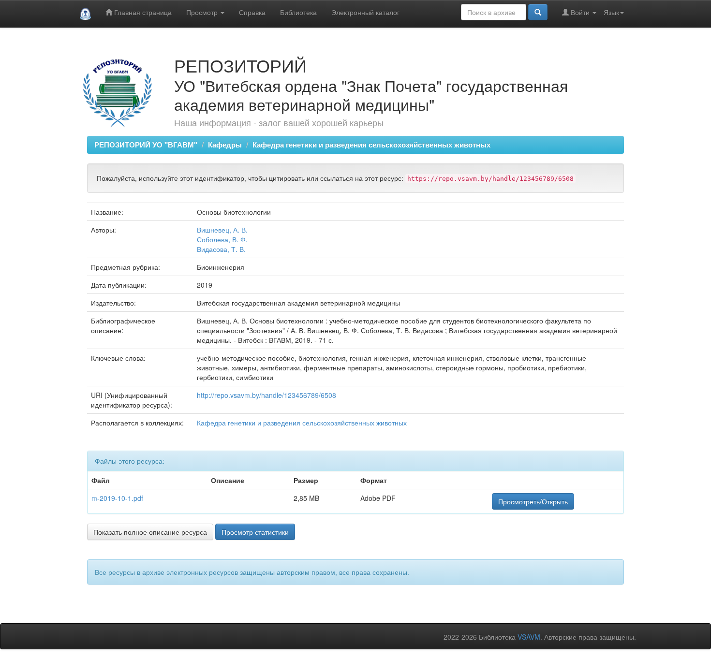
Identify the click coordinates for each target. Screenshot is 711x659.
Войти (580, 12)
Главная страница (142, 12)
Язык (611, 12)
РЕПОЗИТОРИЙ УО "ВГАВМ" (145, 144)
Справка (252, 12)
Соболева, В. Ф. (222, 239)
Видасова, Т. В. (221, 249)
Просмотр (203, 12)
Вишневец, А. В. (222, 229)
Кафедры (225, 144)
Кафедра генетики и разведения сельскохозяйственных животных (371, 144)
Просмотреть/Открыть (533, 501)
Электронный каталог (365, 12)
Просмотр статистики (255, 532)
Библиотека (298, 12)
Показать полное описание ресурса (150, 532)
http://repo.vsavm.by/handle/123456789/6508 (266, 395)
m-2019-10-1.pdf (117, 498)
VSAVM (529, 637)
